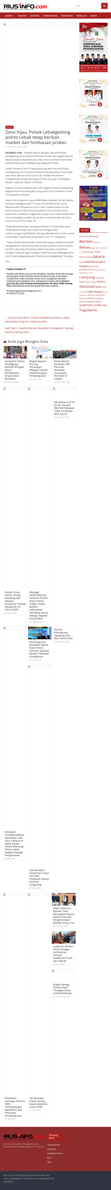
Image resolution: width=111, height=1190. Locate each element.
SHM (85, 299)
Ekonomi (22, 15)
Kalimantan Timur (86, 273)
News (98, 287)
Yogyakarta (88, 310)
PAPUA (104, 292)
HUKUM (85, 252)
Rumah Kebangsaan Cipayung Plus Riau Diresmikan (63, 634)
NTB (104, 287)
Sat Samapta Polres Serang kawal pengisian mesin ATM (38, 1102)
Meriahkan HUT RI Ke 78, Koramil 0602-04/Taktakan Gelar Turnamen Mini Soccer (64, 408)
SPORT (91, 298)
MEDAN (101, 281)
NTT (80, 292)
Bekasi (84, 247)
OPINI (85, 292)
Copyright (51, 1149)
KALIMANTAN (85, 269)
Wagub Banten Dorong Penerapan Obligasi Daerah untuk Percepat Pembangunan (38, 368)
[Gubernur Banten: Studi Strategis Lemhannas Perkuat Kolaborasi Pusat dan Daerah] (64, 932)
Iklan (92, 252)
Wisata (93, 15)
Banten (9, 127)
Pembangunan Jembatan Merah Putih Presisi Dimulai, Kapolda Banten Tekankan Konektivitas (39, 649)
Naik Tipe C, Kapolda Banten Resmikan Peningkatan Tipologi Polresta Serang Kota (39, 330)
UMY (104, 305)
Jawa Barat (91, 262)
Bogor (93, 248)
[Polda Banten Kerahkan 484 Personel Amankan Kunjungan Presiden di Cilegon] (65, 347)
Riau (81, 298)
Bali (86, 236)
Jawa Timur (94, 266)
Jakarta (99, 256)
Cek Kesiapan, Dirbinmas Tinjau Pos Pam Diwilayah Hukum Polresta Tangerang (39, 877)
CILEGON (103, 248)
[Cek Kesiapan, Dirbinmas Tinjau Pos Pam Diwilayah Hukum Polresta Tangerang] (40, 666)
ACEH (81, 236)
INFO (97, 251)
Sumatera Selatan (93, 301)
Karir (49, 1157)
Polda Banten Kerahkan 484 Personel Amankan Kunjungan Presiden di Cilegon (62, 370)
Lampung (87, 277)
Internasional (50, 15)
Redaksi (24, 147)
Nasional (35, 15)
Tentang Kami (53, 1144)
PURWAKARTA (100, 295)
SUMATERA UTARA (90, 305)
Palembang (94, 291)
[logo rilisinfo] (24, 1134)
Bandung (93, 236)
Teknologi (81, 15)
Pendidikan (67, 15)
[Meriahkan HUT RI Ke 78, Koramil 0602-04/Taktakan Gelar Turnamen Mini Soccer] (65, 388)
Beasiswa (96, 242)
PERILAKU (91, 295)
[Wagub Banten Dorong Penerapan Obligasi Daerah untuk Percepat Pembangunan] (40, 347)
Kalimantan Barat (98, 270)
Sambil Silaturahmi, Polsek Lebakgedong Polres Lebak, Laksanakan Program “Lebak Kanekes (37, 319)
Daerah (9, 15)
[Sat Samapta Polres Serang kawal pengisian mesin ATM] (38, 894)
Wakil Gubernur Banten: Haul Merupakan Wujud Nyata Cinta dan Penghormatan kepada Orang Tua (63, 915)
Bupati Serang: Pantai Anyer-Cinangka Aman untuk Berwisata (62, 989)
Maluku (94, 282)
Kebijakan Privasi (55, 1153)
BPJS (97, 248)
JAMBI (81, 262)
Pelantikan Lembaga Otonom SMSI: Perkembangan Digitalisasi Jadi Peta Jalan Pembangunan (15, 1106)
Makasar (88, 282)
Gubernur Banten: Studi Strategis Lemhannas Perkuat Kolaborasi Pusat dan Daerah (63, 953)
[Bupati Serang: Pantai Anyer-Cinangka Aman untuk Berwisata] (64, 970)
